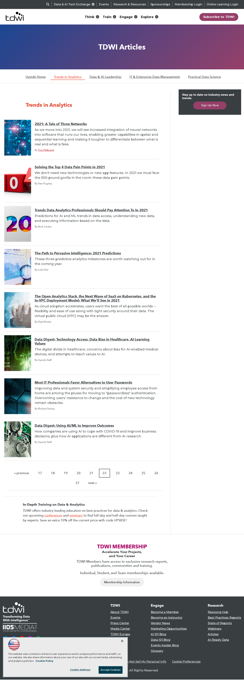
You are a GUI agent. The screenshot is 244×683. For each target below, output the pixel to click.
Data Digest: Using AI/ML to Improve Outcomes (74, 426)
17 (40, 473)
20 (79, 473)
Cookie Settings (80, 669)
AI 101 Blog (158, 634)
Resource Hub (218, 612)
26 (156, 473)
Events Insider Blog (165, 645)
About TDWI (119, 612)
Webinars (214, 628)
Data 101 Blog (160, 640)
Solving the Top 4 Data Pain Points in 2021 (70, 167)
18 (53, 473)
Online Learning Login (222, 4)
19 (66, 473)
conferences (53, 515)
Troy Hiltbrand (46, 150)
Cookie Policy (44, 660)
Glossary (157, 651)
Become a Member (165, 612)
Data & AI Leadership (105, 77)
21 (91, 473)
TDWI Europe (120, 634)
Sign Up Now (210, 105)
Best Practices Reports (224, 617)
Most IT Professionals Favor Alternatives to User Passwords (83, 382)
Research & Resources (129, 4)
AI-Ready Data (218, 640)
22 (104, 473)
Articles (213, 634)
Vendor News (160, 623)
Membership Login (188, 4)
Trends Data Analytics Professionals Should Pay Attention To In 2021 (91, 210)
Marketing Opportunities (169, 628)
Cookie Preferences (186, 661)
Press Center (119, 623)
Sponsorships (160, 4)
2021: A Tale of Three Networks (61, 124)
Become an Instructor (166, 617)
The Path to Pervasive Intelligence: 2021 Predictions (78, 253)
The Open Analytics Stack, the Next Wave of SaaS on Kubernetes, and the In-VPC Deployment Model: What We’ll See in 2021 (95, 298)
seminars (76, 515)
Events (104, 4)
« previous (21, 473)
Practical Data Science (204, 77)
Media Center (120, 628)
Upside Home (36, 77)
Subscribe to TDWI (219, 17)
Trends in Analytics (67, 77)
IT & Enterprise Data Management (155, 77)
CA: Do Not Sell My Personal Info (142, 661)
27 (77, 483)
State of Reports (220, 623)
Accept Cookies (111, 669)
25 (143, 473)
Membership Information (122, 582)
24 (131, 473)
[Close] (122, 641)
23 (118, 473)
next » (92, 483)
